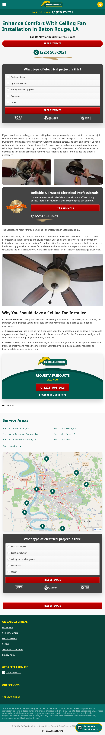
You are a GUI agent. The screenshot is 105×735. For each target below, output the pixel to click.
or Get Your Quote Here (52, 394)
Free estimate (52, 43)
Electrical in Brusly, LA (65, 428)
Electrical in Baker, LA (64, 434)
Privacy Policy (8, 654)
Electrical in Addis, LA (64, 439)
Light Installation (19, 83)
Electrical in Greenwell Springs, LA (20, 434)
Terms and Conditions (12, 649)
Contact (5, 643)
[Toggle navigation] (4, 4)
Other (13, 102)
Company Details (10, 632)
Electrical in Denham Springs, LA (19, 439)
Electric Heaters (9, 638)
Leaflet (99, 529)
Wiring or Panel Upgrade (22, 89)
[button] (36, 489)
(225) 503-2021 (46, 215)
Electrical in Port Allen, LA (16, 428)
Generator (15, 96)
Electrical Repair (18, 77)
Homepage (7, 627)
